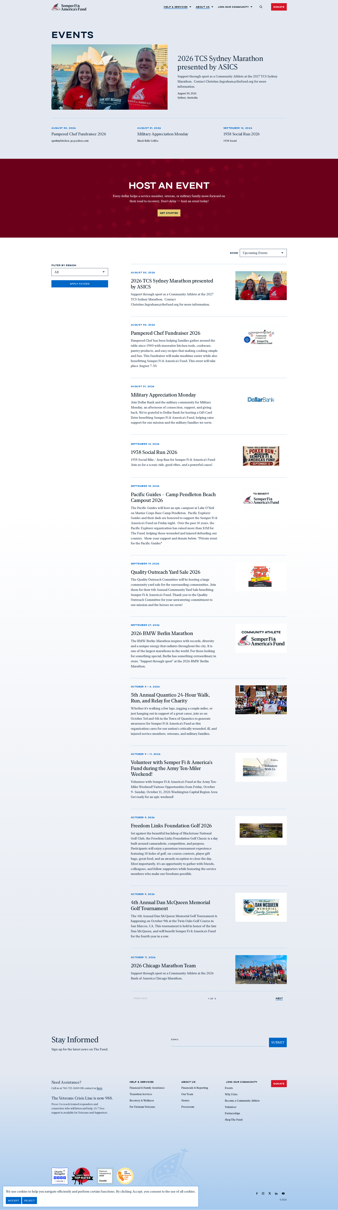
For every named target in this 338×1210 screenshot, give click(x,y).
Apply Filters (80, 283)
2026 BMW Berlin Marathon (162, 633)
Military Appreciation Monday (163, 394)
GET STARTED (169, 213)
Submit (277, 1042)
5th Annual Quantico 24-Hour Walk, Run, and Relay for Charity (170, 698)
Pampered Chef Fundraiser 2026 (166, 333)
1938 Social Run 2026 (154, 452)
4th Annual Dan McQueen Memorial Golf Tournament (170, 905)
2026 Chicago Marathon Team (163, 966)
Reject (29, 1200)
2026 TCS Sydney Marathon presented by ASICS (172, 284)
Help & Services (176, 6)
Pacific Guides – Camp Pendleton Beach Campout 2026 (173, 497)
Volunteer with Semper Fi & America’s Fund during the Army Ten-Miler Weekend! (171, 768)
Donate (278, 6)
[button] (261, 7)
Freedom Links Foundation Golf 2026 (171, 825)
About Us (203, 6)
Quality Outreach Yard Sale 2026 (166, 572)
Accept (13, 1200)
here (99, 1088)
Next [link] (279, 998)
